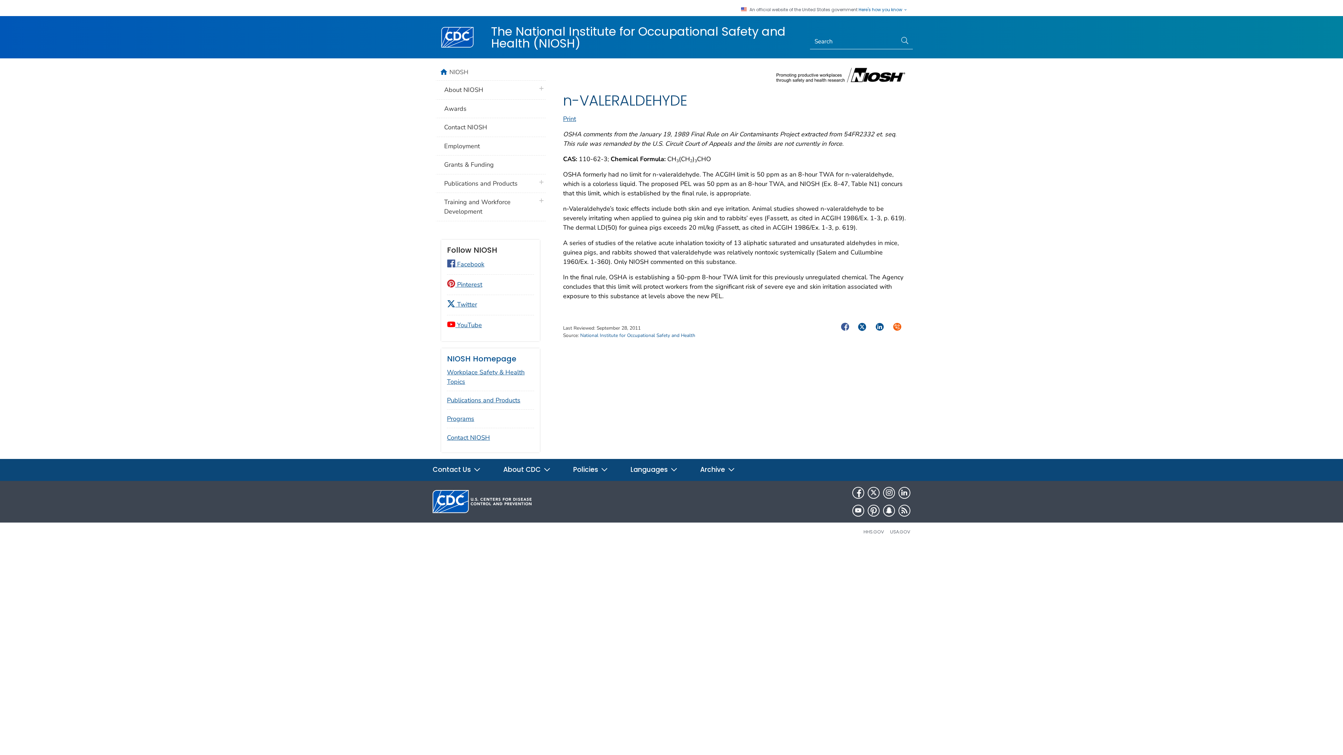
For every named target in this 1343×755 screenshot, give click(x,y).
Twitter (466, 304)
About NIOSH (463, 90)
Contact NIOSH (465, 127)
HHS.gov (874, 531)
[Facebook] (858, 493)
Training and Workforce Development (477, 207)
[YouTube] (858, 511)
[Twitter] (874, 493)
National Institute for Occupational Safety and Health (637, 335)
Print (569, 119)
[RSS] (904, 511)
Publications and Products (481, 183)
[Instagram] (889, 493)
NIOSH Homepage (481, 359)
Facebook (469, 264)
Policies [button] (586, 469)
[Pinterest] (874, 511)
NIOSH (458, 72)
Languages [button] (650, 469)
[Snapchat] (889, 511)
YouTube (468, 325)
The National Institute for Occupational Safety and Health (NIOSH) (638, 37)
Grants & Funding (469, 164)
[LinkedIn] (904, 493)
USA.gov (900, 531)
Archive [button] (713, 469)
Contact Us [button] (452, 469)
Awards (455, 109)
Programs (460, 419)
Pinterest (468, 284)
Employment (462, 146)
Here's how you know (881, 9)
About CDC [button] (522, 469)
